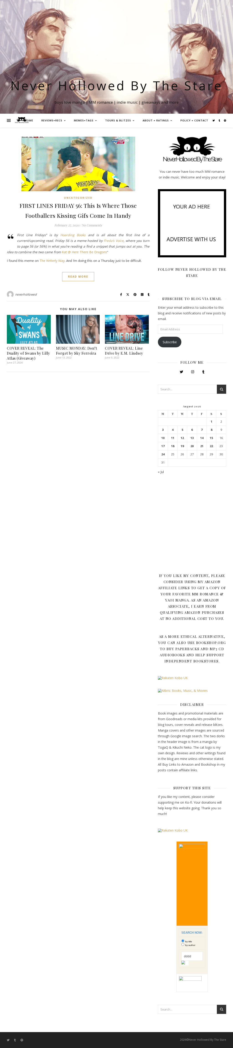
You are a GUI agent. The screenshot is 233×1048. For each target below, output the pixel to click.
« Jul (161, 472)
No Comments (92, 225)
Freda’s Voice (114, 240)
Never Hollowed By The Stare (116, 85)
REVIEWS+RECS (51, 120)
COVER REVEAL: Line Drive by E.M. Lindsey (124, 351)
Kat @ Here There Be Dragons (84, 252)
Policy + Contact (194, 120)
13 (192, 438)
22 (211, 446)
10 (163, 438)
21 (201, 446)
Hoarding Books (73, 235)
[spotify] (225, 120)
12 (182, 438)
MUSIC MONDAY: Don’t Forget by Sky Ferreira (76, 351)
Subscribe (170, 342)
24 (163, 454)
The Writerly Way (52, 260)
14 (201, 438)
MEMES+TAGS (84, 120)
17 (163, 446)
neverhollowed (26, 294)
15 (211, 438)
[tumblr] (220, 120)
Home (29, 120)
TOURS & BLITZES (118, 120)
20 (192, 446)
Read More (78, 276)
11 (172, 438)
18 (172, 446)
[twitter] (214, 120)
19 (182, 446)
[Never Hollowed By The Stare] (22, 120)
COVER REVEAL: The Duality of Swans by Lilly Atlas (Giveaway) (28, 353)
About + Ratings (156, 120)
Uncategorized (78, 197)
